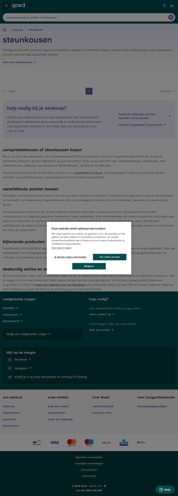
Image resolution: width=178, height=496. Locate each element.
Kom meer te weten (61, 248)
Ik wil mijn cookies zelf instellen (69, 257)
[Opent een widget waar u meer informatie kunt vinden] (165, 490)
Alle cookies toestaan (109, 257)
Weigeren (89, 266)
